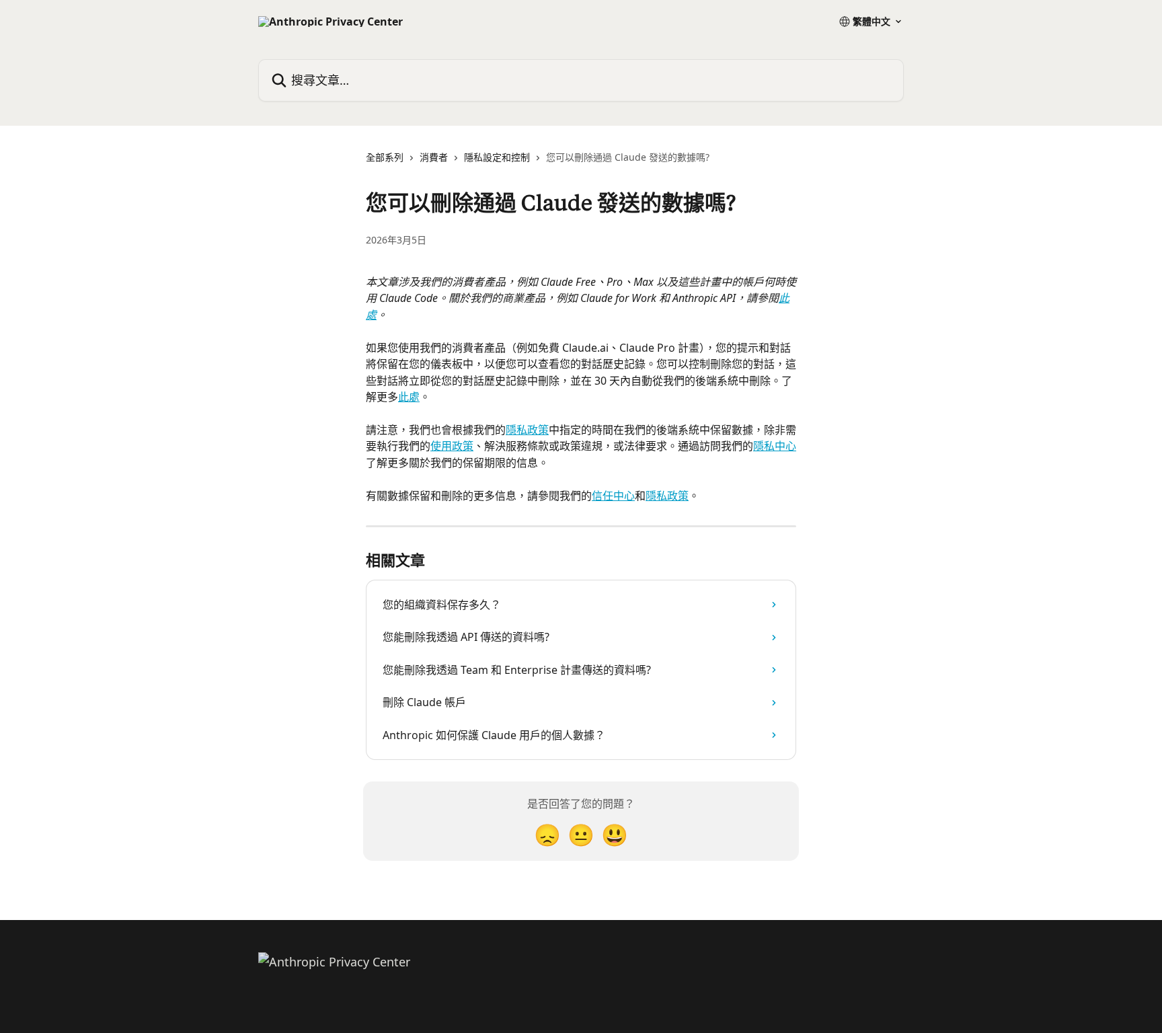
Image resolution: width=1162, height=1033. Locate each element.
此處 (409, 396)
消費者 (434, 157)
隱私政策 (527, 429)
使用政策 (451, 445)
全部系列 (384, 157)
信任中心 (613, 495)
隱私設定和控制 (497, 157)
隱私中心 (774, 445)
